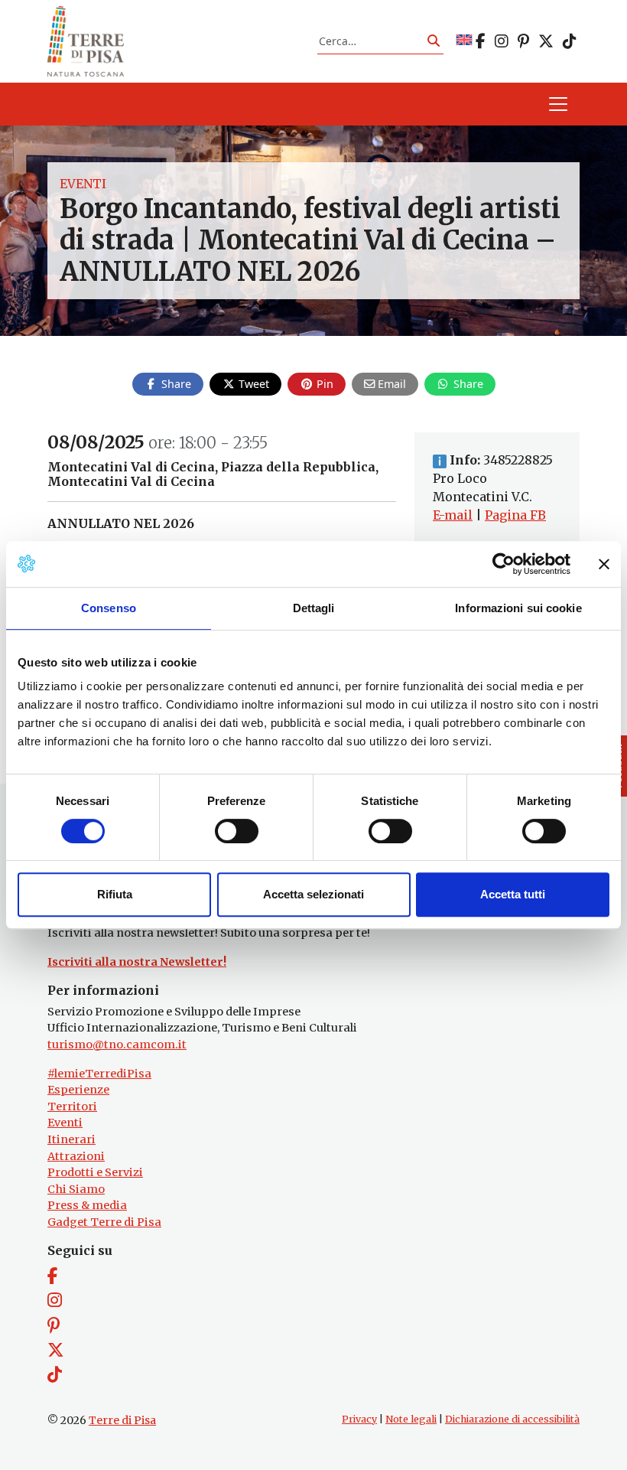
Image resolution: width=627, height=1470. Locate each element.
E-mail (453, 515)
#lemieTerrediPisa (99, 1073)
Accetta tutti (512, 894)
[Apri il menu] (558, 104)
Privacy (359, 1419)
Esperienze (78, 1090)
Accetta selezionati (313, 894)
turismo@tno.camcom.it (117, 1044)
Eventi (83, 183)
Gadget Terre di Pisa (104, 1222)
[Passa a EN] (464, 41)
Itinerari (71, 1139)
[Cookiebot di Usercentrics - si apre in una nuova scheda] (503, 563)
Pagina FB (515, 515)
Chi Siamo (76, 1189)
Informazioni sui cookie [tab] (518, 607)
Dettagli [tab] (314, 607)
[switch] (236, 831)
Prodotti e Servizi (95, 1172)
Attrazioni (76, 1156)
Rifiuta (114, 894)
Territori (72, 1106)
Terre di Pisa (122, 1420)
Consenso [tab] (108, 607)
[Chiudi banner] (604, 564)
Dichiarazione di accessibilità (512, 1419)
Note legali (411, 1419)
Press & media (87, 1205)
